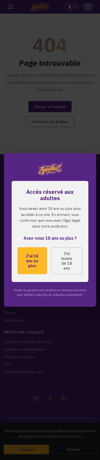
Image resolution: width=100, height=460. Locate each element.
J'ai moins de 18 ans (66, 261)
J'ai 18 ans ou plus (32, 261)
